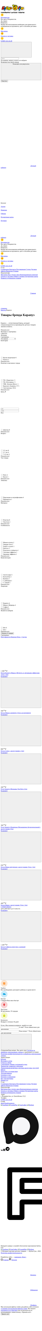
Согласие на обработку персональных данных (18, 1051)
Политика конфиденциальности (11, 1253)
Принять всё (5, 1314)
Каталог (3, 1059)
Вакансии (9, 271)
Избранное (34, 1290)
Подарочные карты (31, 276)
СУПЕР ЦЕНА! (6, 907)
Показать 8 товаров (7, 633)
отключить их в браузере (9, 1310)
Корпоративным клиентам (29, 275)
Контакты (12, 269)
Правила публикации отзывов (11, 278)
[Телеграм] (8, 1150)
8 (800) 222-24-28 (6, 1100)
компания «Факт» (20, 1257)
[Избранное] (15, 182)
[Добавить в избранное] (21, 692)
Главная (6, 1260)
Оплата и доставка (7, 276)
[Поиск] (16, 49)
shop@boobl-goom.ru (7, 1103)
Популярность (6, 637)
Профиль (33, 1305)
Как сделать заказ (14, 275)
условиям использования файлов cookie (14, 1308)
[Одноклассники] (4, 1150)
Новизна (14, 637)
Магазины (4, 275)
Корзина (33, 1275)
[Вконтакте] (2, 1150)
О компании (5, 269)
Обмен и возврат (19, 276)
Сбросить (4, 333)
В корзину (4, 676)
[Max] (21, 1146)
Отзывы (15, 271)
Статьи (28, 269)
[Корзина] (15, 198)
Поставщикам (21, 269)
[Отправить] (16, 1042)
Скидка (24, 637)
